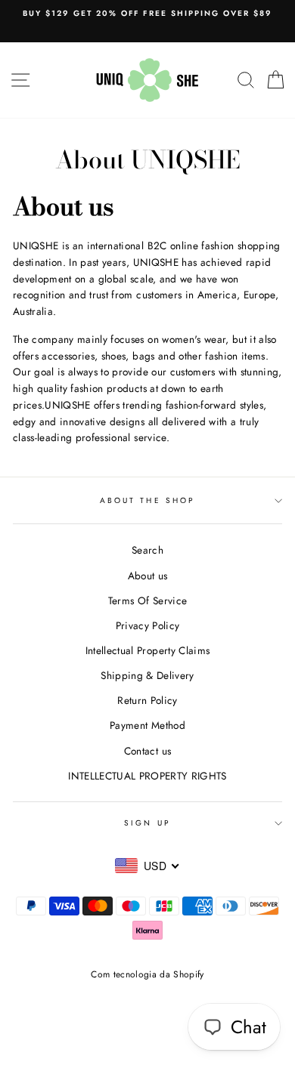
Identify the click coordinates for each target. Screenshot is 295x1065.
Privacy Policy (148, 625)
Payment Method (147, 725)
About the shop (147, 500)
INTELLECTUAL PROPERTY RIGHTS (147, 775)
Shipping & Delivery (147, 675)
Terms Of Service (147, 600)
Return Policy (147, 700)
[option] (147, 14)
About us (148, 575)
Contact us (147, 750)
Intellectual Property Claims (147, 650)
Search (147, 549)
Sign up (147, 823)
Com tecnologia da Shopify (147, 974)
